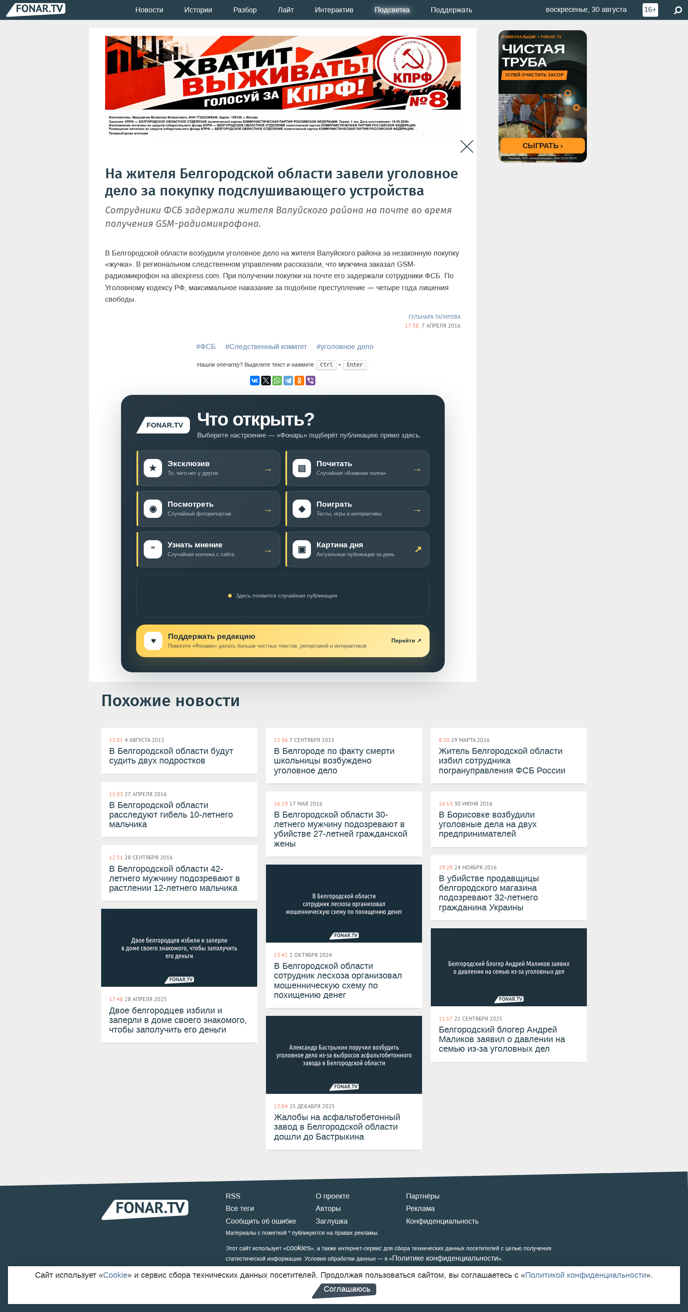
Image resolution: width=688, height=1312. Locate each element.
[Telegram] (288, 380)
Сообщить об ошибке (261, 1221)
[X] (266, 380)
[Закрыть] (466, 146)
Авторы (328, 1208)
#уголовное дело (345, 346)
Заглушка (332, 1221)
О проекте (333, 1196)
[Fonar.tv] (36, 10)
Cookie (115, 1275)
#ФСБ (206, 346)
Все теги (240, 1208)
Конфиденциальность (442, 1221)
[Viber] (310, 380)
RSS (233, 1196)
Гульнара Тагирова (434, 316)
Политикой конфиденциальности (585, 1275)
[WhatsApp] (277, 380)
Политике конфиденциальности (445, 1258)
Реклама (420, 1208)
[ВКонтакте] (255, 380)
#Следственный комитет (266, 346)
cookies (298, 1248)
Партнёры (423, 1196)
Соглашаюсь (347, 1289)
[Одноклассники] (299, 380)
